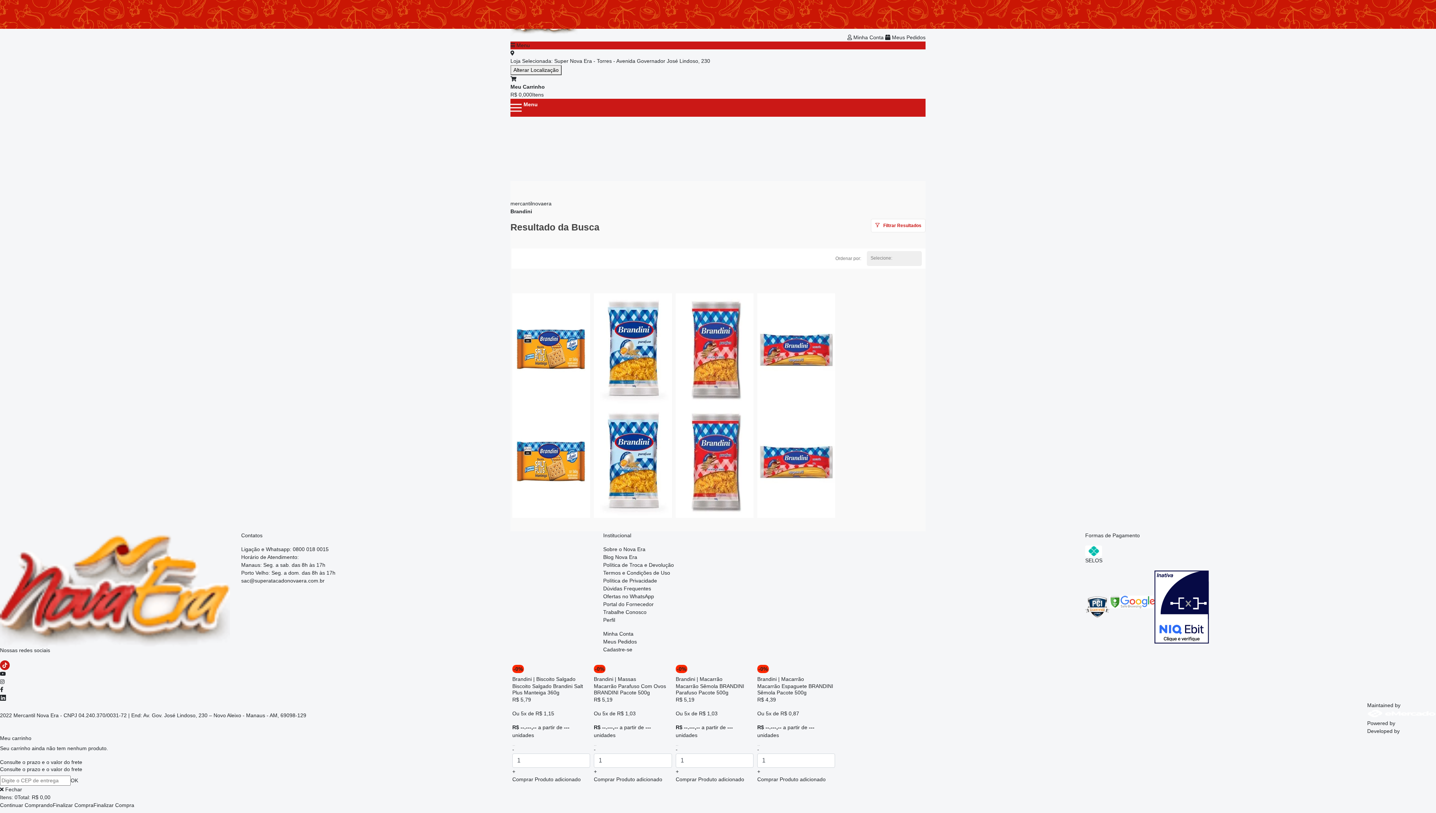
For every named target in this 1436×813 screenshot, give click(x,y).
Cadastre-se (617, 649)
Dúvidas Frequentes (627, 589)
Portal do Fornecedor (628, 604)
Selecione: (881, 258)
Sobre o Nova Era (624, 549)
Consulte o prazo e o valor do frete (41, 762)
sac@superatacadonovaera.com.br (283, 581)
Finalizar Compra (73, 805)
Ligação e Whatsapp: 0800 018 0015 (285, 549)
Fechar (13, 789)
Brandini (521, 211)
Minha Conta (868, 37)
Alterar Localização (536, 70)
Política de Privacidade (630, 581)
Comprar (546, 779)
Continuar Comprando (26, 805)
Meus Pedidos (908, 37)
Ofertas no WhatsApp (628, 596)
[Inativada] (1181, 606)
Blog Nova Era (620, 557)
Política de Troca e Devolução (638, 565)
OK (74, 780)
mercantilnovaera (531, 204)
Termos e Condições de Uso (636, 573)
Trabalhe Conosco (625, 612)
